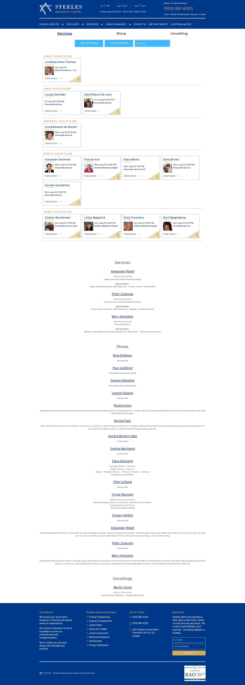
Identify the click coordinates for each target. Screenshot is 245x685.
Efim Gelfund (122, 482)
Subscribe (189, 653)
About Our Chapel (98, 629)
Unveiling (179, 33)
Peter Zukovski (122, 294)
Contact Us (140, 24)
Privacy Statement (98, 645)
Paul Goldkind (123, 368)
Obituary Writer (158, 24)
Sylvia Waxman (122, 495)
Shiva (121, 33)
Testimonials (95, 641)
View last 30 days (89, 43)
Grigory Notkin (122, 516)
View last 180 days (119, 43)
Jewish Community (116, 24)
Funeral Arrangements (100, 621)
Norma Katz (122, 421)
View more (51, 78)
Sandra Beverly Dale (122, 436)
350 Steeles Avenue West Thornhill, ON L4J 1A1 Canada (145, 633)
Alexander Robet (122, 272)
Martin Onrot (122, 588)
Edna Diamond (122, 461)
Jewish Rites (95, 625)
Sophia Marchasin (122, 449)
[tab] (65, 33)
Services (64, 33)
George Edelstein (122, 381)
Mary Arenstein (122, 317)
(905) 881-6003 (178, 8)
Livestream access (180, 24)
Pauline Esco (123, 406)
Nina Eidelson (122, 356)
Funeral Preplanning (99, 617)
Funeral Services (49, 24)
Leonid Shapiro (122, 393)
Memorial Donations (99, 637)
